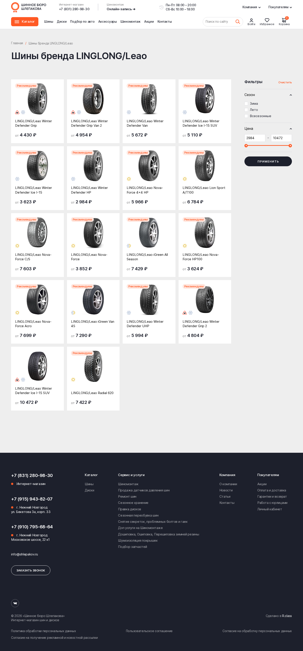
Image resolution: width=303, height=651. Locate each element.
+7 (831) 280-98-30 (74, 9)
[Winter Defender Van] (149, 102)
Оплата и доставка (271, 490)
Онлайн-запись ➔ (121, 9)
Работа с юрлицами (272, 503)
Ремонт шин (127, 496)
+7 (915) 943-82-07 (32, 499)
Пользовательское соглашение (149, 631)
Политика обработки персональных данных (43, 631)
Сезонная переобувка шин (138, 515)
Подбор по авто (82, 21)
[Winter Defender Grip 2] (205, 303)
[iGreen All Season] (149, 236)
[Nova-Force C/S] (37, 236)
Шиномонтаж (130, 24)
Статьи (224, 496)
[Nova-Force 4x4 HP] (149, 169)
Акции (149, 21)
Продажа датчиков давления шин (143, 490)
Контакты (164, 21)
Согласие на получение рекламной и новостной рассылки (54, 637)
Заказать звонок (30, 570)
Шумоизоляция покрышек (138, 540)
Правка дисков (129, 509)
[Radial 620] (93, 369)
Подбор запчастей (132, 547)
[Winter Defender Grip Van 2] (93, 102)
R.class (287, 616)
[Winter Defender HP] (93, 169)
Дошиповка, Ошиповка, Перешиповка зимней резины (158, 534)
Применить (268, 161)
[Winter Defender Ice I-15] (37, 169)
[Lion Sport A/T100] (205, 169)
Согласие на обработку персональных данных (257, 631)
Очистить (285, 82)
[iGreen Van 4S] (93, 303)
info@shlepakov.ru (24, 554)
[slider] (246, 145)
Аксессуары (107, 21)
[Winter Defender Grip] (37, 102)
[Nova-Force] (93, 236)
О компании (228, 484)
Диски (62, 21)
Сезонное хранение (133, 503)
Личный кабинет (269, 509)
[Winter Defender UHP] (149, 303)
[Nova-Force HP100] (205, 236)
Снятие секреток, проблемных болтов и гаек (153, 521)
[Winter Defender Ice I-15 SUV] (205, 102)
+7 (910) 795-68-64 (32, 526)
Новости (226, 490)
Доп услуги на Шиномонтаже (140, 528)
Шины (48, 21)
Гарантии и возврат (272, 496)
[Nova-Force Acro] (37, 303)
